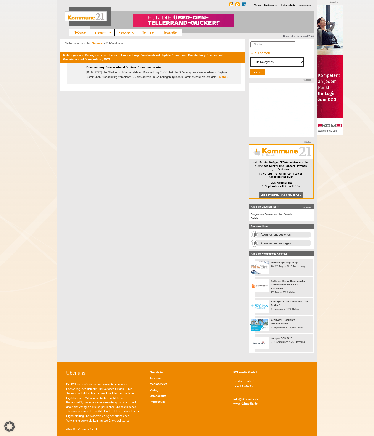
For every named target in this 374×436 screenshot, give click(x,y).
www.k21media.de (245, 403)
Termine (148, 32)
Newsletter (170, 32)
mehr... (223, 77)
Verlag (154, 390)
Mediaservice (158, 384)
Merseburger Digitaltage (284, 262)
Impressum (157, 401)
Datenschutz (158, 396)
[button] (9, 426)
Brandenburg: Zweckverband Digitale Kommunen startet (123, 67)
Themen (100, 32)
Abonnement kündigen (276, 243)
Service (124, 32)
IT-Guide (80, 32)
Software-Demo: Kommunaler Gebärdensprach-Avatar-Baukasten (288, 285)
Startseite (97, 43)
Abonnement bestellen (276, 234)
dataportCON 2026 (281, 338)
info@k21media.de (245, 399)
